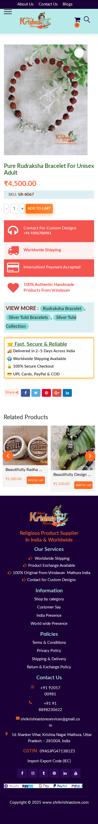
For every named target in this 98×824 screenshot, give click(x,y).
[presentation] (8, 456)
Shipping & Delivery (49, 659)
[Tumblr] (43, 773)
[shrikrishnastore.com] (35, 20)
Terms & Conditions (49, 643)
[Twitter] (36, 393)
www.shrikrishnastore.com (65, 802)
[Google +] (56, 393)
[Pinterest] (46, 393)
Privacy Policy (49, 651)
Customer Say (49, 607)
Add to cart (39, 208)
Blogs (68, 4)
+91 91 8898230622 (50, 707)
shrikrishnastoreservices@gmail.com (50, 722)
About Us (26, 4)
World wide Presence (49, 624)
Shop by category (49, 599)
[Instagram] (33, 773)
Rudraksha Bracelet (62, 308)
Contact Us (48, 4)
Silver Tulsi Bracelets (28, 317)
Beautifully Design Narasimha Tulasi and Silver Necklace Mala (40, 475)
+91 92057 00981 (50, 691)
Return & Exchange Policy (49, 667)
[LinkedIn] (67, 393)
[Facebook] (25, 393)
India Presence (49, 616)
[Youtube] (75, 773)
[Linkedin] (65, 773)
